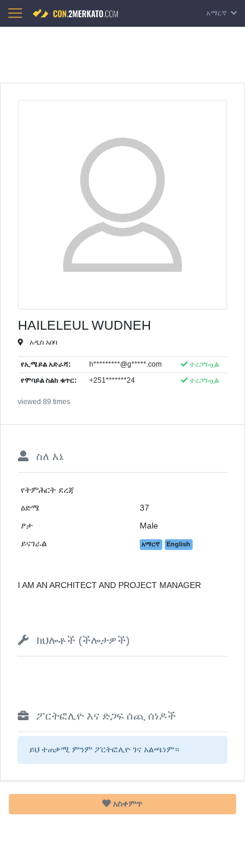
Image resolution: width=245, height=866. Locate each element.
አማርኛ (217, 13)
